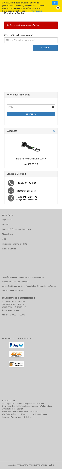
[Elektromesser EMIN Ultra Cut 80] (31, 145)
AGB (4, 239)
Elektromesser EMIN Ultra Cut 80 (31, 159)
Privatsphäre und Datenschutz (14, 244)
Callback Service (9, 249)
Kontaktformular (23, 282)
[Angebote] (54, 131)
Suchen (45, 48)
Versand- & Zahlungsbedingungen (16, 229)
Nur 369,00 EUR (31, 164)
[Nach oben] (54, 464)
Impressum (7, 220)
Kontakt (5, 224)
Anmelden (31, 114)
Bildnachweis (7, 234)
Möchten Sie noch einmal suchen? (18, 35)
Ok (54, 3)
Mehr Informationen (34, 11)
